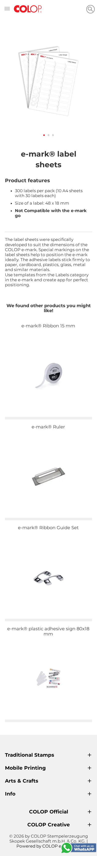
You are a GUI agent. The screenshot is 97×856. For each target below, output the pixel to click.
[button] (44, 135)
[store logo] (28, 9)
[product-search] (90, 9)
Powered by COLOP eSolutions (48, 846)
